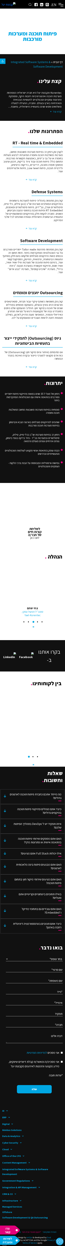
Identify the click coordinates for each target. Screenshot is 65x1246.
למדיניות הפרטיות (37, 1053)
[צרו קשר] (10, 1230)
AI (3, 1110)
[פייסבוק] (36, 4)
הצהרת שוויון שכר (49, 1232)
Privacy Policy (53, 1240)
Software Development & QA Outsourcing (25, 1217)
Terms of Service (30, 1242)
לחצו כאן (34, 538)
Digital (6, 1124)
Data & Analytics (11, 1136)
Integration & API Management (19, 1187)
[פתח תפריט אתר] (61, 4)
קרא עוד (32, 179)
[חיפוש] (30, 4)
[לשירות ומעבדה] (10, 1240)
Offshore (7, 1212)
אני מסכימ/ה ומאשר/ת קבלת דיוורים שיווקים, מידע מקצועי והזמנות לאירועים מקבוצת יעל (34, 1064)
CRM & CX (7, 1194)
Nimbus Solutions (12, 1130)
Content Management (14, 1162)
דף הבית (58, 62)
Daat (49, 1237)
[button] (2, 61)
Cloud (5, 1149)
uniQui (29, 1237)
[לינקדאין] (41, 4)
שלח (34, 1089)
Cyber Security (10, 1142)
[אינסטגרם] (47, 4)
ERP (4, 1117)
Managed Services (12, 1206)
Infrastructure (10, 1200)
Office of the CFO (11, 1156)
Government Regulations (16, 1180)
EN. (53, 4)
